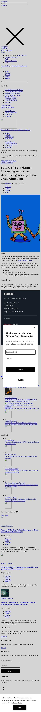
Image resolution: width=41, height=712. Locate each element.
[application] (20, 703)
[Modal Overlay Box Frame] (20, 356)
